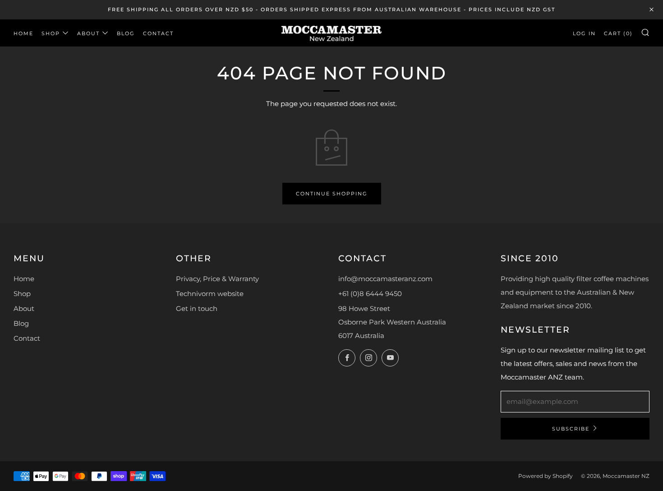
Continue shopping (332, 193)
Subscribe (570, 429)
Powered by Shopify (545, 475)
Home (23, 33)
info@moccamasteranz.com (385, 278)
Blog (126, 33)
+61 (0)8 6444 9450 (370, 293)
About (88, 33)
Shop (50, 33)
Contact (158, 33)
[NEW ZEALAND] (331, 32)
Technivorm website (210, 293)
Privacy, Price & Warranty (217, 278)
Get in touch (196, 308)
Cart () (618, 33)
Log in (584, 33)
